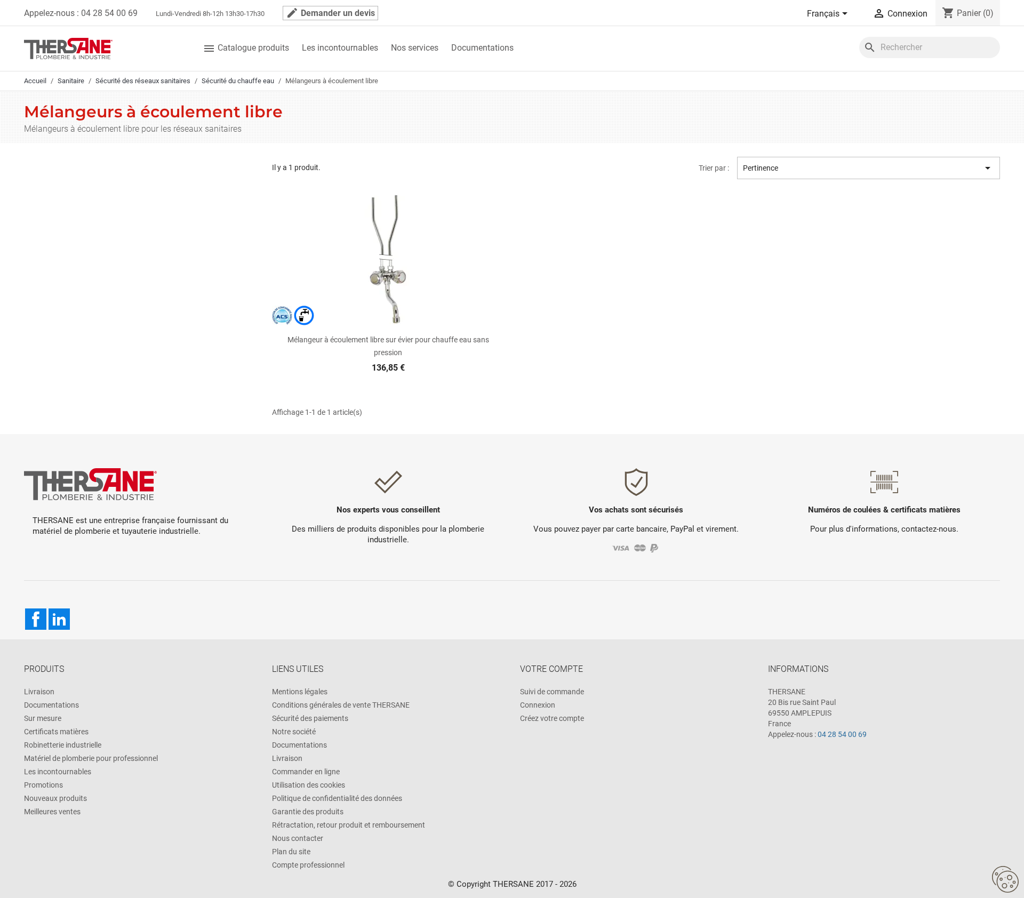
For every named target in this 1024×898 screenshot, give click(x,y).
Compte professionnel (308, 865)
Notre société (294, 731)
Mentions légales (299, 691)
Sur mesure (42, 718)
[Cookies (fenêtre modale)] (1005, 880)
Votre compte (551, 669)
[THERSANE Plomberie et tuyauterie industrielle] (90, 483)
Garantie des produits (307, 811)
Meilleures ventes (52, 811)
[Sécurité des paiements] (636, 548)
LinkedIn (59, 619)
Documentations (482, 48)
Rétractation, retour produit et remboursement (348, 825)
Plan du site (291, 851)
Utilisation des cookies (308, 785)
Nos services (414, 48)
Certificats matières (56, 731)
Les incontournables (340, 48)
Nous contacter (297, 838)
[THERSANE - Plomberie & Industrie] (68, 48)
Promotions (43, 785)
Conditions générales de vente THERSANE (341, 705)
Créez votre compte (552, 718)
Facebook (35, 619)
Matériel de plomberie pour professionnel (91, 758)
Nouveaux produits (55, 798)
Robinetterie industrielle (62, 745)
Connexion (537, 705)
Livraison (39, 691)
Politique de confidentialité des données (337, 798)
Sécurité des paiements (310, 718)
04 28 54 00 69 (842, 734)
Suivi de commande (552, 691)
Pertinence (868, 168)
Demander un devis (330, 12)
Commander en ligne (306, 771)
